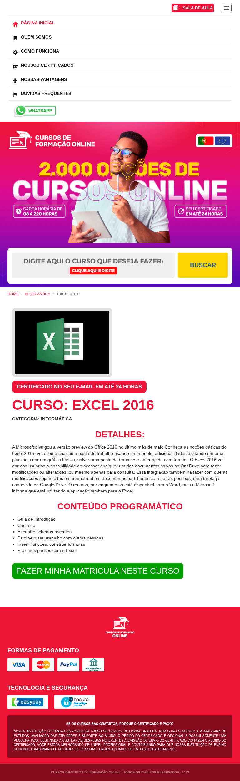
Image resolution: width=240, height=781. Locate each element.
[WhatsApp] (120, 111)
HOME (13, 294)
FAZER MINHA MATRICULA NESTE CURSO (97, 570)
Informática (37, 294)
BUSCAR (203, 265)
